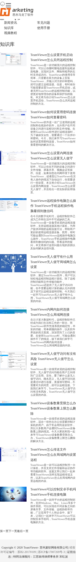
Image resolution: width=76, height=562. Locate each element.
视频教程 (10, 33)
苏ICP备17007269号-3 (51, 552)
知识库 (9, 28)
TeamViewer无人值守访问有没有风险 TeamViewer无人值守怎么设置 (53, 359)
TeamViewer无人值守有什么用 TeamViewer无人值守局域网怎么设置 (53, 262)
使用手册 (43, 28)
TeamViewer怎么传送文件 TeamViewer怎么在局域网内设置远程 (53, 454)
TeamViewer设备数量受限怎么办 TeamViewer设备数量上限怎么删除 (53, 408)
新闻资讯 (10, 22)
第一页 (4, 531)
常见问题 (43, 22)
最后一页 (22, 531)
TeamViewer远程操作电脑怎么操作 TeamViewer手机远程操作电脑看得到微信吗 (53, 206)
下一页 (13, 531)
